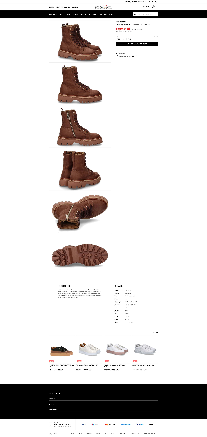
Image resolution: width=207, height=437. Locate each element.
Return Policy (122, 433)
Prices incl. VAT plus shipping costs (124, 31)
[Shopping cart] (157, 5)
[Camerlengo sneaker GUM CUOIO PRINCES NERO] (62, 349)
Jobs (105, 433)
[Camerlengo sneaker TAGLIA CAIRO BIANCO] (117, 349)
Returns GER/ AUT (135, 433)
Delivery (80, 433)
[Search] (135, 14)
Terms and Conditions (149, 433)
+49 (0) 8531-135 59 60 (133, 1)
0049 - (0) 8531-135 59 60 (62, 424)
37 (124, 39)
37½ (129, 39)
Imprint (98, 433)
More (133, 56)
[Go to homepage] (103, 6)
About (72, 433)
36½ (118, 39)
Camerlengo (121, 21)
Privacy (112, 433)
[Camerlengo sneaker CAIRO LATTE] (89, 349)
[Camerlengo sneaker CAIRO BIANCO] (145, 349)
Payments (89, 433)
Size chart (156, 36)
